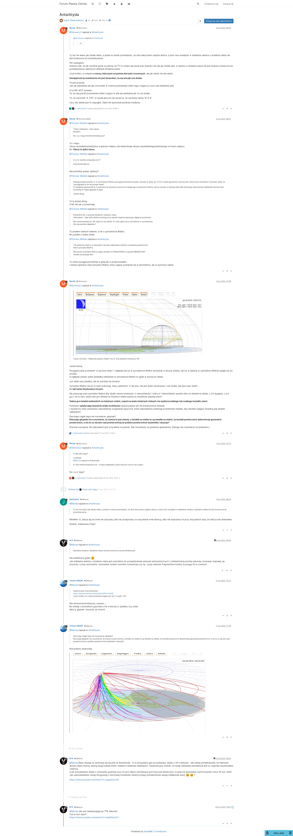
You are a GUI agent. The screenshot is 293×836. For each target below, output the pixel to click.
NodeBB (148, 831)
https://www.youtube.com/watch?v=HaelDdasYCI (94, 817)
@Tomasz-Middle (78, 123)
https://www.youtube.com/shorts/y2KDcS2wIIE (93, 593)
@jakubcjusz (78, 38)
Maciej (72, 28)
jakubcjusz (74, 499)
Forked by (74, 489)
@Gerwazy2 (82, 28)
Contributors (160, 831)
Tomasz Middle (76, 580)
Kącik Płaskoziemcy (74, 20)
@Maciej (77, 460)
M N (71, 540)
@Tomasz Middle (84, 119)
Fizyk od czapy (90, 489)
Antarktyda (97, 32)
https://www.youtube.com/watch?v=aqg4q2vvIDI (94, 779)
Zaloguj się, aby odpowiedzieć (219, 21)
